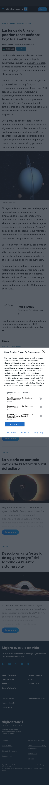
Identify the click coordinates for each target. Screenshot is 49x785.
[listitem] (24, 393)
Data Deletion (11, 433)
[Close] (44, 352)
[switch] (40, 399)
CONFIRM (14, 424)
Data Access (24, 433)
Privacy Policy (38, 433)
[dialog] (24, 392)
